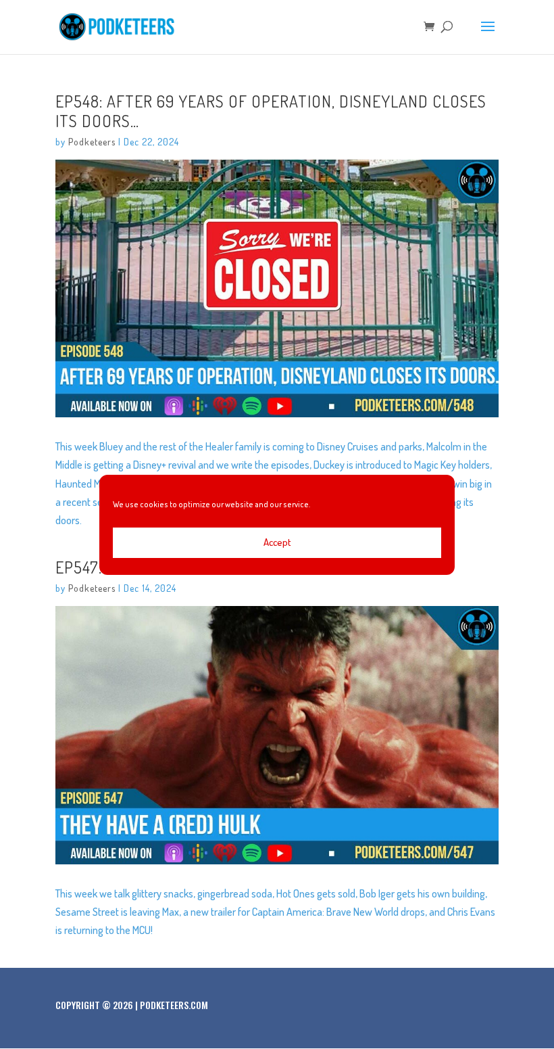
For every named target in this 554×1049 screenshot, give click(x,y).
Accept (277, 542)
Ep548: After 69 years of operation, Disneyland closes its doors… (270, 111)
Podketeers (92, 141)
